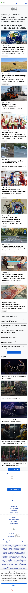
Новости (14, 497)
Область (14, 499)
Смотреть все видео (14, 469)
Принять (14, 585)
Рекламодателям (14, 519)
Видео (14, 501)
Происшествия (14, 508)
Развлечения (14, 512)
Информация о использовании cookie (14, 541)
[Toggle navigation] (25, 2)
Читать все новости (14, 352)
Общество (14, 506)
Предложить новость (14, 489)
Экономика (14, 510)
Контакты (14, 521)
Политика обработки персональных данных (14, 539)
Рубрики (14, 495)
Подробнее (14, 590)
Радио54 (14, 517)
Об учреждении (14, 523)
